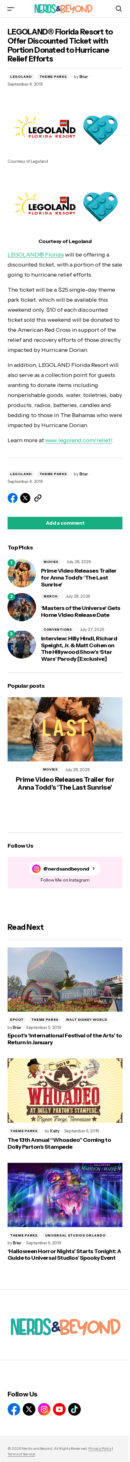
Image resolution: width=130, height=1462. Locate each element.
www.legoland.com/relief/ (78, 440)
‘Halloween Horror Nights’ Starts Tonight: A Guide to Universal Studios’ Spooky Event (64, 1255)
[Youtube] (59, 1409)
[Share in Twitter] (25, 498)
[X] (29, 1409)
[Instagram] (44, 1409)
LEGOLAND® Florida (36, 254)
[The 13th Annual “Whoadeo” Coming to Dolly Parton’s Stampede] (65, 1090)
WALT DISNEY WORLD (86, 1020)
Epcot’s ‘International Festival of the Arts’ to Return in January (65, 1039)
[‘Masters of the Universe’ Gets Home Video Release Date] (22, 607)
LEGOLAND (21, 77)
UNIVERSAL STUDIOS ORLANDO (75, 1235)
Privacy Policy (99, 1448)
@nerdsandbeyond (66, 869)
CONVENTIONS (58, 630)
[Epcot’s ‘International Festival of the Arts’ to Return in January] (65, 979)
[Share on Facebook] (12, 498)
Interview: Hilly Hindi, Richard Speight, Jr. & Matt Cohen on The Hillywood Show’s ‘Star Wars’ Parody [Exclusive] (79, 648)
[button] (10, 8)
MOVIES (51, 562)
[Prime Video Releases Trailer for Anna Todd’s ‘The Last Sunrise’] (22, 573)
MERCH (51, 596)
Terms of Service (21, 1454)
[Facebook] (14, 1409)
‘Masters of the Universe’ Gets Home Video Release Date (81, 611)
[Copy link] (38, 498)
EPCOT (17, 1020)
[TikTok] (74, 1409)
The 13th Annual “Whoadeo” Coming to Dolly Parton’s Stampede (59, 1143)
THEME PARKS (53, 77)
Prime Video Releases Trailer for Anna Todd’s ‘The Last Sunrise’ (79, 578)
